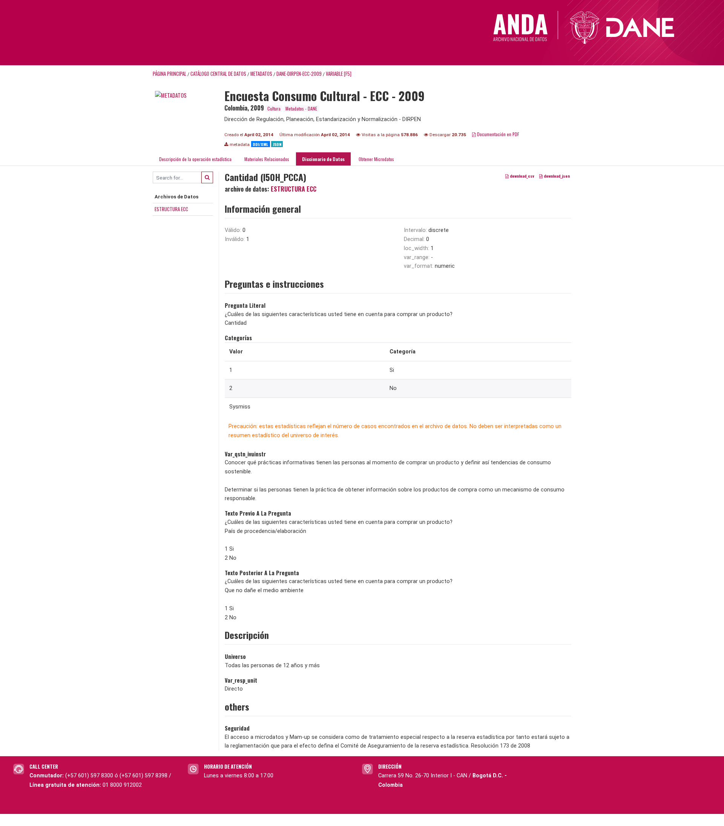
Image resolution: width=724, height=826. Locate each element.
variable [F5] (338, 73)
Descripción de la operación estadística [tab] (195, 159)
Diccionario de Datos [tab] (323, 159)
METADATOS (261, 73)
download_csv (521, 176)
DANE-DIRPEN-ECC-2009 (299, 73)
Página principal (169, 73)
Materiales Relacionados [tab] (266, 159)
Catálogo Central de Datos (218, 73)
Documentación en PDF (497, 134)
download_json (556, 176)
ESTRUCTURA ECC (171, 209)
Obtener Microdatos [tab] (375, 159)
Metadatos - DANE (301, 108)
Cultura (274, 108)
